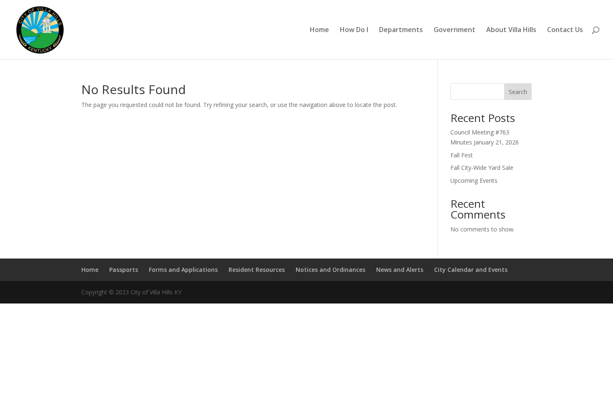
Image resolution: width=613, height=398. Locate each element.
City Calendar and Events (470, 270)
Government (454, 30)
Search (518, 92)
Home (319, 30)
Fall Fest (461, 155)
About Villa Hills (511, 30)
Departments (401, 30)
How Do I (354, 30)
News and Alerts (399, 270)
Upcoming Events (473, 180)
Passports (123, 270)
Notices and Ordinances (330, 270)
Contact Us (565, 30)
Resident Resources (257, 270)
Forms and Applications (183, 270)
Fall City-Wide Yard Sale (481, 168)
